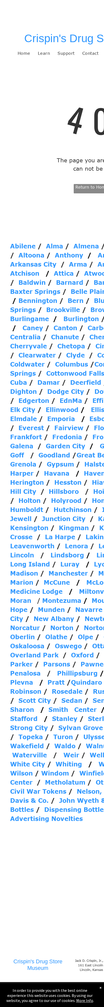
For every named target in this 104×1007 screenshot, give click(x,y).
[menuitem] (24, 53)
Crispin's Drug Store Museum (37, 964)
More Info (84, 1000)
